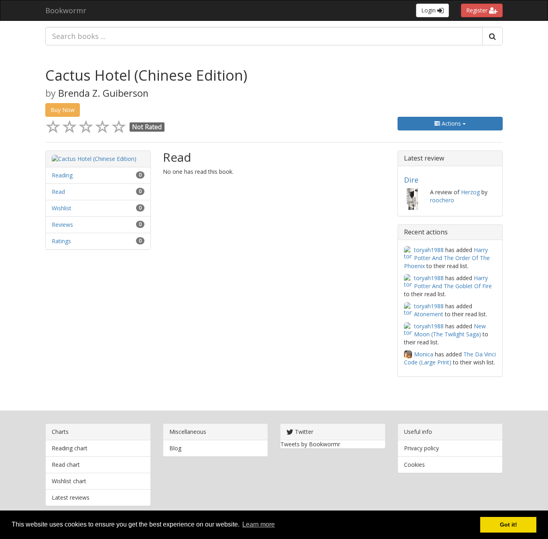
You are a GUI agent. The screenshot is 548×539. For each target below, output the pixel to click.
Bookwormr (65, 10)
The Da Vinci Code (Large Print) (450, 358)
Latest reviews (70, 497)
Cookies (414, 464)
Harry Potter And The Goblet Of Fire (453, 282)
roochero (442, 200)
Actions (451, 123)
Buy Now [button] (63, 110)
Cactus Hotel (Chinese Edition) (146, 75)
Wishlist (61, 208)
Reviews (62, 224)
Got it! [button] (508, 524)
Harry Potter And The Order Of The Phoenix (447, 258)
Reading (62, 175)
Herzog (470, 192)
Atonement (428, 314)
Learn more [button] (258, 524)
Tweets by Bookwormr (310, 444)
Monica (423, 354)
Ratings (61, 241)
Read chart (66, 464)
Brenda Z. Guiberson (103, 93)
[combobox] (264, 36)
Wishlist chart (69, 481)
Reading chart (69, 448)
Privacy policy (421, 448)
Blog (175, 448)
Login (429, 10)
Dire (411, 180)
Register (477, 10)
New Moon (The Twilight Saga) (450, 330)
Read (58, 191)
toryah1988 (429, 250)
